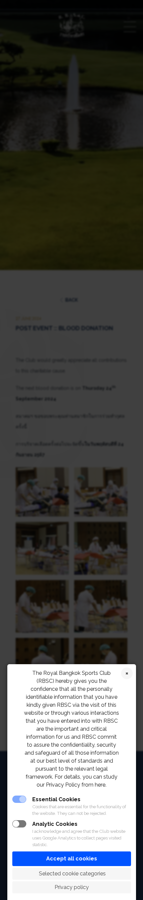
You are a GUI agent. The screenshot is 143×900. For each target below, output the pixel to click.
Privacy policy (72, 887)
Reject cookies (127, 673)
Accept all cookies (71, 858)
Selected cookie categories (72, 873)
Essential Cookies (56, 799)
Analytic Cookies (54, 824)
